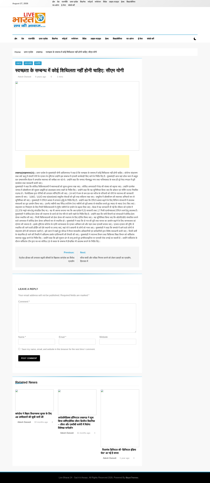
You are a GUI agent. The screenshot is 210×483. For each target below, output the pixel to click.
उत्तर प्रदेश (74, 2)
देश (58, 2)
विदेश (105, 2)
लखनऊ (18, 63)
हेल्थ (122, 2)
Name (22, 337)
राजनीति (65, 2)
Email (62, 337)
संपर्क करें (71, 5)
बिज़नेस (82, 2)
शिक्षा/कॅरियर (131, 2)
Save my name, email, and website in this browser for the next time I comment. (58, 349)
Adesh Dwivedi (24, 77)
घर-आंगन (55, 5)
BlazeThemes (132, 477)
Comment (24, 301)
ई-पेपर (63, 5)
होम (53, 2)
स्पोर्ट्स (90, 2)
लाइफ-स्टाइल (114, 2)
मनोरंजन (98, 2)
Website (103, 337)
